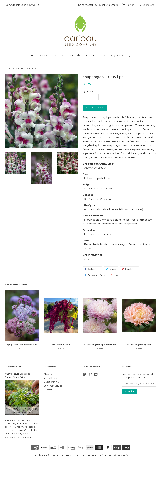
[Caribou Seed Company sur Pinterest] (90, 375)
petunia (89, 55)
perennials (74, 55)
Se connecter (85, 4)
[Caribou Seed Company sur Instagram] (96, 375)
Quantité (88, 91)
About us (48, 374)
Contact (48, 390)
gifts (130, 55)
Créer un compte (108, 4)
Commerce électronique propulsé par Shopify (104, 455)
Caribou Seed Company (68, 455)
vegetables (117, 55)
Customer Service (53, 386)
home (31, 55)
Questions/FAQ (51, 382)
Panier (130, 4)
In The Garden (51, 378)
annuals (59, 55)
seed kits (44, 55)
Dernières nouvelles (14, 366)
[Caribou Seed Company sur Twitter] (84, 375)
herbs (102, 55)
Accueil (8, 68)
